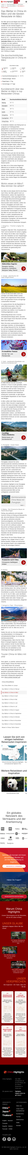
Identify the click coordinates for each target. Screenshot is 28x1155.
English (4, 1120)
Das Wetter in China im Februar (10, 689)
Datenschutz (20, 1119)
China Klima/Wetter (11, 6)
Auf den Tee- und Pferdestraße (9, 353)
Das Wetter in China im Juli (9, 706)
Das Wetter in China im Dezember (11, 724)
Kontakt (18, 1125)
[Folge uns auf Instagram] (14, 1140)
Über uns (19, 1106)
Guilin (3, 112)
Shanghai (4, 105)
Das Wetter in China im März (10, 692)
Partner (18, 1116)
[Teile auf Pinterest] (9, 1140)
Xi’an (3, 108)
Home (2, 4)
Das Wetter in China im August (10, 710)
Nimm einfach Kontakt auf (12, 677)
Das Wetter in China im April (10, 696)
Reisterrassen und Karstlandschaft (8, 436)
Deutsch (10, 1120)
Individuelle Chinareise (14, 866)
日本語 (10, 1129)
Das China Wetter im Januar (10, 685)
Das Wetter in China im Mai (9, 699)
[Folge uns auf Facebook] (4, 1140)
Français (4, 1123)
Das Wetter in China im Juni (9, 703)
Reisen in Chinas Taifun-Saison (10, 727)
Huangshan (5, 118)
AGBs (17, 1122)
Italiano (10, 1126)
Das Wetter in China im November (11, 720)
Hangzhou (5, 115)
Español (4, 1126)
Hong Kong (5, 121)
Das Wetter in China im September (11, 713)
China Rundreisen (11, 4)
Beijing (4, 102)
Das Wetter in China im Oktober (11, 717)
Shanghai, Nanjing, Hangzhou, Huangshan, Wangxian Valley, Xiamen (9, 267)
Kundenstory (20, 1113)
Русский (4, 1129)
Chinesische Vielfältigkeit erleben (10, 562)
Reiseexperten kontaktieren (14, 896)
